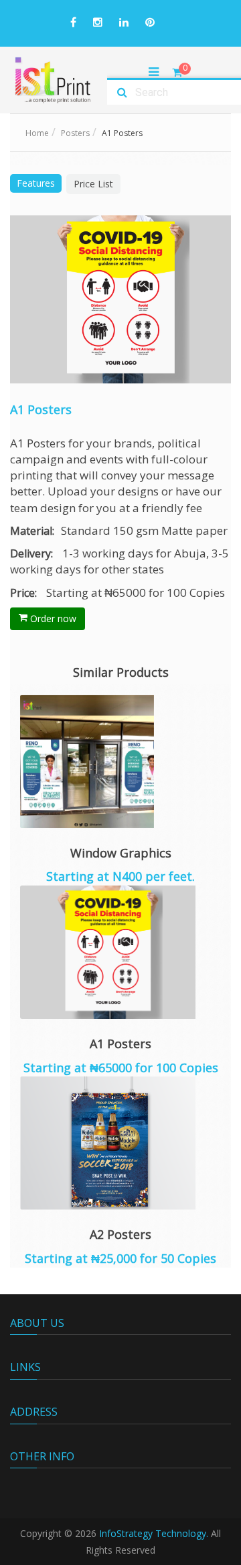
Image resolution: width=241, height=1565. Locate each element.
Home (37, 133)
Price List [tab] (93, 183)
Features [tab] (36, 183)
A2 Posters (120, 1234)
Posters (75, 133)
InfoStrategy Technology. (153, 1533)
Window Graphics (120, 853)
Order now (51, 618)
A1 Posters (120, 1044)
